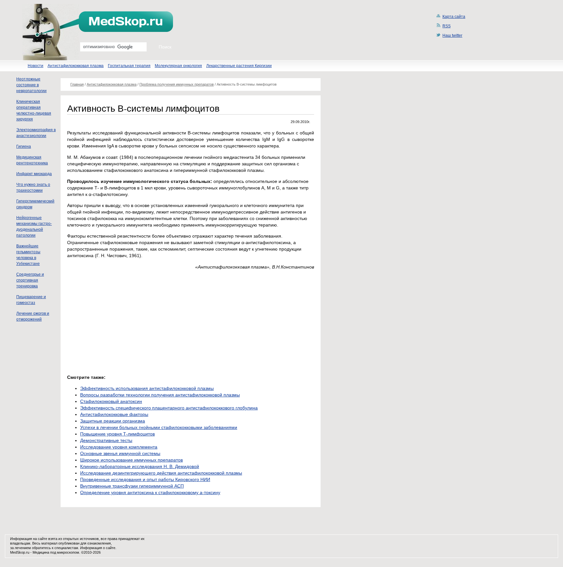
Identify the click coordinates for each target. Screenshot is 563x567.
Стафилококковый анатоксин (111, 401)
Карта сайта (453, 16)
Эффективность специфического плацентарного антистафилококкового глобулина (169, 407)
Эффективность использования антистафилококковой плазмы (147, 388)
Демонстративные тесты (106, 440)
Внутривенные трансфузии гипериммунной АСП (132, 486)
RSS (446, 26)
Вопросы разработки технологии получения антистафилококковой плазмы (160, 394)
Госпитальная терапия (129, 65)
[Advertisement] (122, 320)
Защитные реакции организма (112, 420)
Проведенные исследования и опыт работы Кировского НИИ (145, 479)
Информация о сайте (97, 548)
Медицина (41, 552)
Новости (35, 65)
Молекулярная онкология (178, 65)
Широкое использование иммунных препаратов (131, 460)
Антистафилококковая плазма (76, 65)
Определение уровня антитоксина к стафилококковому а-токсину (150, 492)
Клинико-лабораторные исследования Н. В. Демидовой (139, 466)
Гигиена (23, 146)
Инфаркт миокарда (34, 174)
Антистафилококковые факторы (114, 414)
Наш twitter (452, 35)
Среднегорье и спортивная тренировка (30, 280)
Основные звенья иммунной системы (120, 453)
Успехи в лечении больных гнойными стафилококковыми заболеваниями (158, 427)
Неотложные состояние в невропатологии (31, 85)
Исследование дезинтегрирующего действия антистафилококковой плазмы (161, 473)
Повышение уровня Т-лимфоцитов (117, 433)
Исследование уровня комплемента (118, 446)
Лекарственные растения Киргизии (239, 65)
